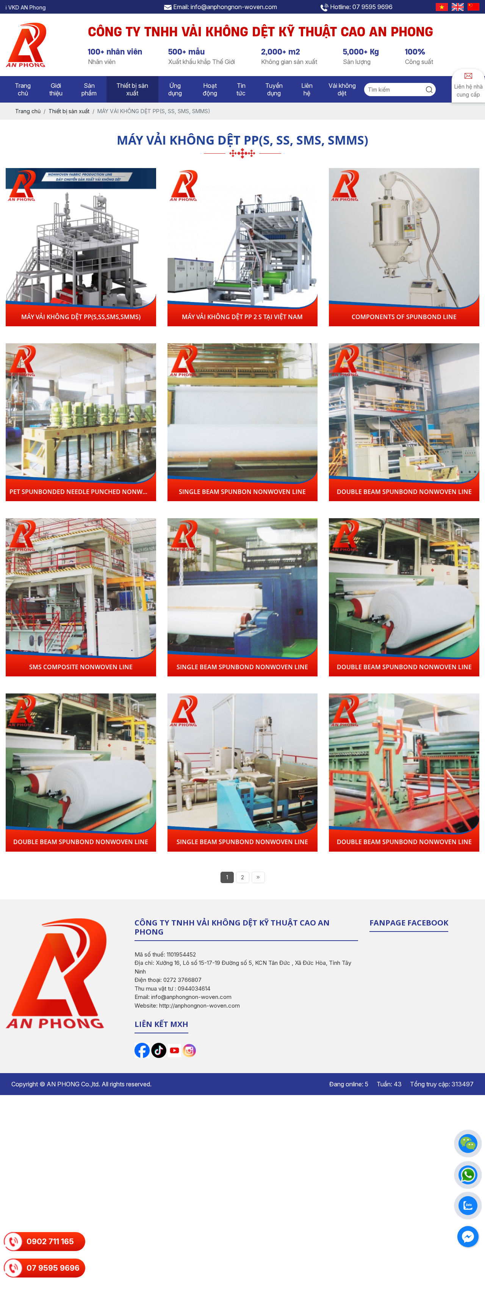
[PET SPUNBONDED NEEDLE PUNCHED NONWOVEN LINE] (81, 422)
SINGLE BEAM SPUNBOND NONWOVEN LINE (242, 667)
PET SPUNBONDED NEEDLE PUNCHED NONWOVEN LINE (92, 492)
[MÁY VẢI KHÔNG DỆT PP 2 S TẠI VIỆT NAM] (242, 247)
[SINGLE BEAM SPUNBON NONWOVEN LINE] (242, 422)
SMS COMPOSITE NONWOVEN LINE (81, 667)
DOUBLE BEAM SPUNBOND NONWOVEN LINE (404, 492)
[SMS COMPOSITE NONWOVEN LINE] (81, 597)
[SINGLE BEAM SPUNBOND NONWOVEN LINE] (242, 597)
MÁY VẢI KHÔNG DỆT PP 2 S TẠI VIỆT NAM (242, 317)
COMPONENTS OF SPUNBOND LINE (404, 317)
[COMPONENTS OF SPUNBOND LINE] (404, 247)
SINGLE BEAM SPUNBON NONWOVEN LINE (242, 492)
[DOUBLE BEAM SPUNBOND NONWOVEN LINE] (404, 422)
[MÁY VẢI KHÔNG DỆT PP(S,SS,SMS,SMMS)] (81, 247)
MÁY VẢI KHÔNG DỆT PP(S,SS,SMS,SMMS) (81, 317)
